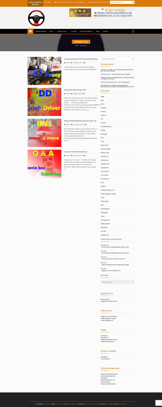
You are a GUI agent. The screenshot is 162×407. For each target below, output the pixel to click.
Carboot (103, 111)
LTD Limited (104, 175)
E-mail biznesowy (106, 126)
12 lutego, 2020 (77, 62)
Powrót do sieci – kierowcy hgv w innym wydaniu (115, 74)
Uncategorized (105, 220)
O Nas (51, 31)
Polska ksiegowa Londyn (108, 194)
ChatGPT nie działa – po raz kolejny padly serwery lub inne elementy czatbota (117, 70)
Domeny (103, 123)
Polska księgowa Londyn (108, 318)
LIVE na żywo (105, 171)
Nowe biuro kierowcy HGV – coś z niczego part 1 (115, 82)
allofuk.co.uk (46, 404)
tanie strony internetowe (91, 404)
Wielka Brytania (105, 224)
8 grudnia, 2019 (77, 155)
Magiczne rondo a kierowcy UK (111, 270)
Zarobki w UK (105, 235)
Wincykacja (104, 227)
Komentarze (104, 160)
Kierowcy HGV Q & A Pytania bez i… (76, 152)
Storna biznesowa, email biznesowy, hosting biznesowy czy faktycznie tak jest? (117, 78)
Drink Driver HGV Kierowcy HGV (75, 90)
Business (103, 108)
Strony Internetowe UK (108, 341)
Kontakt (105, 31)
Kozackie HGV (105, 164)
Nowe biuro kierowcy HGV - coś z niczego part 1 (60, 2)
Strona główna (41, 31)
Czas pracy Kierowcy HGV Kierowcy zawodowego (81, 59)
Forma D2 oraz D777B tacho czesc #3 (113, 259)
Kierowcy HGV (62, 31)
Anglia (102, 96)
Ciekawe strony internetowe (109, 374)
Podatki (103, 186)
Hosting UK (104, 336)
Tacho (103, 216)
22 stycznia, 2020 (78, 124)
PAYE (102, 182)
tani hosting (108, 404)
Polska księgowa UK (107, 320)
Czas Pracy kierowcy (86, 31)
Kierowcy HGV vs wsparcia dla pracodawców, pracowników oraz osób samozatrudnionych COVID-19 (117, 86)
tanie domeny (122, 404)
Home (76, 45)
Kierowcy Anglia (105, 149)
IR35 (102, 138)
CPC (102, 119)
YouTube (73, 31)
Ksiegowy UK (105, 167)
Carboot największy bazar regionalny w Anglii (115, 265)
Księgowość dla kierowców (109, 301)
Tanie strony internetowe (108, 384)
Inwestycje (104, 134)
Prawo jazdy (104, 201)
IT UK (102, 141)
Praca (98, 31)
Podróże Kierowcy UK (107, 190)
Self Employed (105, 209)
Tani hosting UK (105, 359)
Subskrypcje (104, 212)
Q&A (102, 205)
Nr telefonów (105, 179)
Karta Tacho (104, 145)
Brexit (102, 104)
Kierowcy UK (104, 156)
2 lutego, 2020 (77, 93)
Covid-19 (103, 115)
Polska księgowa (72, 404)
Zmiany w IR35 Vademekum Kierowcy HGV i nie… (80, 121)
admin (67, 62)
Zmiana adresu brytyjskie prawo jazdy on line (115, 247)
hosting (103, 130)
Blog (102, 100)
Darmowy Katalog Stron (108, 376)
